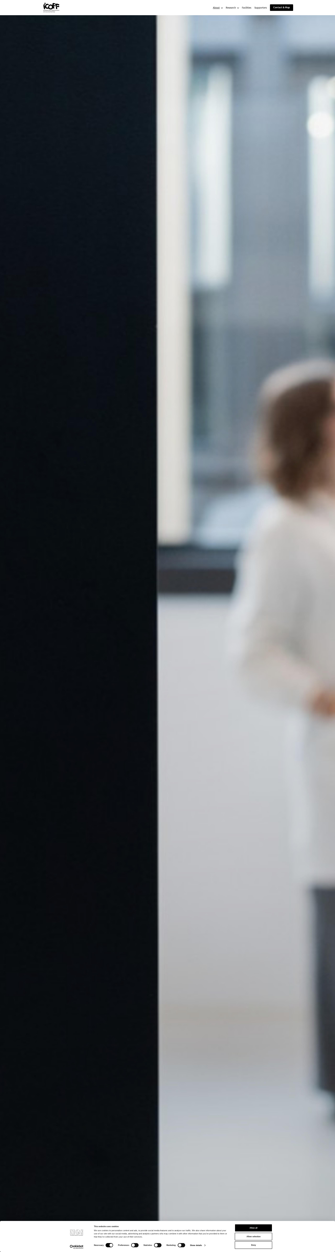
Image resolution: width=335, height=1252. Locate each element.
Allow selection (254, 1236)
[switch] (135, 1245)
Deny (253, 1245)
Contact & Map (281, 7)
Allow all (253, 1228)
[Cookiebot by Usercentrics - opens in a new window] (76, 1247)
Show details (196, 1245)
